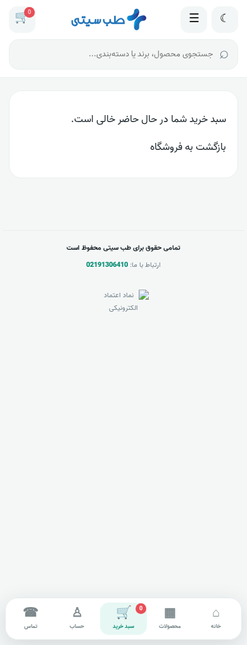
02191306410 (107, 265)
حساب (77, 617)
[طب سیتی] (108, 20)
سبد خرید (127, 617)
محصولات (170, 617)
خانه (216, 617)
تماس (31, 617)
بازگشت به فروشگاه (188, 147)
